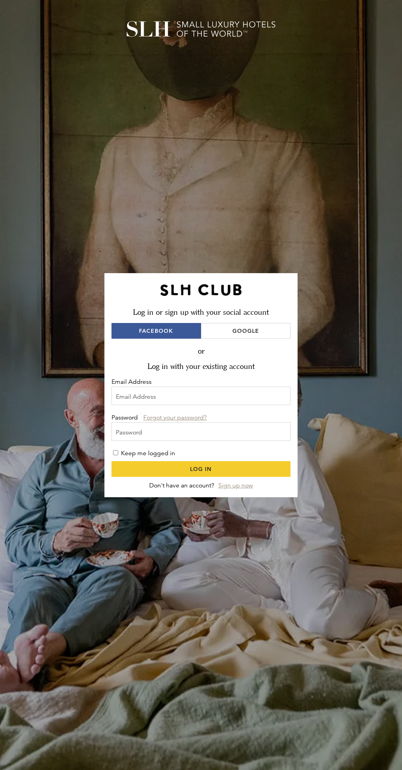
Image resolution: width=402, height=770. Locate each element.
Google (245, 330)
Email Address (131, 382)
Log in (201, 469)
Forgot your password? (175, 417)
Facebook (156, 330)
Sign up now (235, 485)
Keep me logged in (148, 453)
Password (124, 417)
